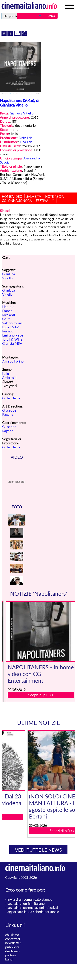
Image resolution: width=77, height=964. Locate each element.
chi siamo (12, 935)
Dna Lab (26, 142)
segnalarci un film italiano (26, 903)
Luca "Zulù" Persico (10, 329)
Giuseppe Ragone (9, 412)
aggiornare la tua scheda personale (33, 912)
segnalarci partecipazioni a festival (32, 907)
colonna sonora (17, 201)
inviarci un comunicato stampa (29, 899)
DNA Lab (25, 138)
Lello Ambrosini (9, 375)
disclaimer (12, 951)
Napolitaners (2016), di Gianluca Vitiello (19, 102)
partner (10, 955)
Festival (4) (45, 201)
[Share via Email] (17, 34)
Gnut (6, 319)
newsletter (13, 943)
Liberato (8, 307)
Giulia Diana (11, 398)
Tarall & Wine (12, 339)
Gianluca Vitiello (21, 113)
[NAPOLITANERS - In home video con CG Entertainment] (41, 631)
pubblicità (12, 947)
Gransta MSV (12, 343)
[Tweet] (10, 34)
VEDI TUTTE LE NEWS (38, 850)
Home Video (12, 196)
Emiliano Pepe (12, 335)
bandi (9, 959)
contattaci (12, 939)
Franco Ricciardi (8, 313)
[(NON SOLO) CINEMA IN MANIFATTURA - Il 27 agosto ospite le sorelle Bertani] (41, 760)
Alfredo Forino (13, 361)
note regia (54, 196)
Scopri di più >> (41, 695)
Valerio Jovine (12, 323)
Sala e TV (33, 196)
